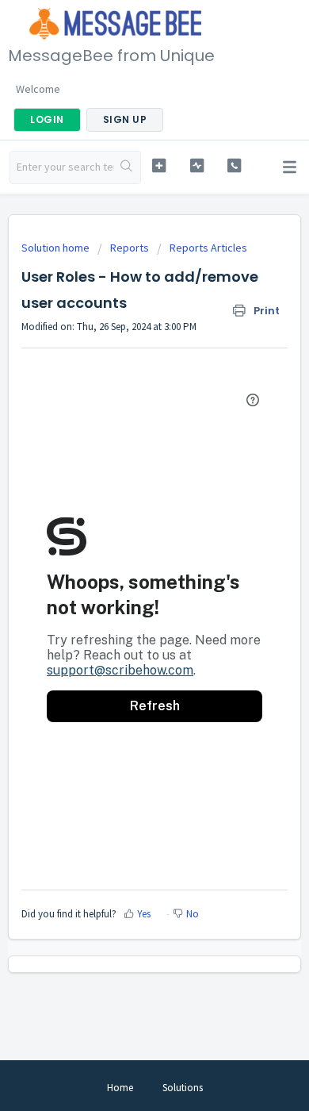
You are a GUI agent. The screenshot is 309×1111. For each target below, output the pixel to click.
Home (120, 1087)
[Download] (125, 550)
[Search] (127, 167)
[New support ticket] (158, 165)
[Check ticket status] (196, 165)
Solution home (56, 247)
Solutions (182, 1087)
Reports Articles (208, 247)
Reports (129, 247)
